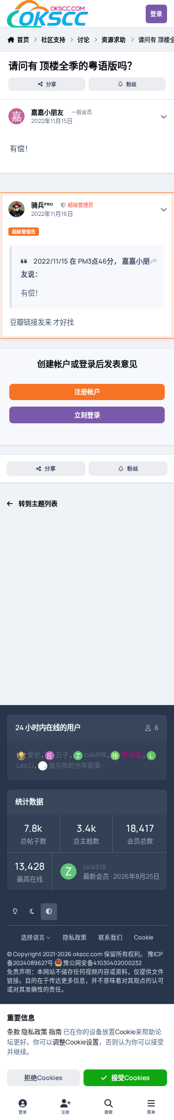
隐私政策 (75, 937)
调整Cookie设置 (75, 1041)
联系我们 (110, 937)
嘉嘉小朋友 (47, 112)
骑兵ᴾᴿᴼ (42, 205)
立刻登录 (87, 414)
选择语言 (33, 937)
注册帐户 (87, 391)
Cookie (143, 937)
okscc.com (88, 954)
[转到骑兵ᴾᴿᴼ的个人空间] (16, 209)
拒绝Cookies (43, 1077)
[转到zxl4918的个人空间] (68, 871)
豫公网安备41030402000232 (102, 963)
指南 (55, 1031)
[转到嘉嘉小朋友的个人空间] (16, 116)
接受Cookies (130, 1077)
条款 (13, 1031)
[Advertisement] (87, 611)
